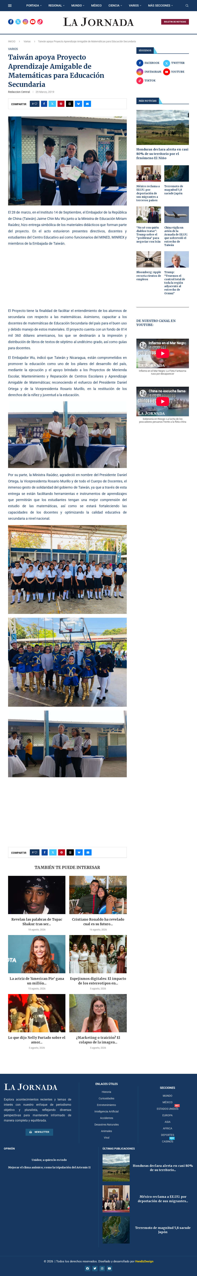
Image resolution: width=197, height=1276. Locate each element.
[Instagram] (25, 21)
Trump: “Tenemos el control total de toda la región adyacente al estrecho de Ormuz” (174, 283)
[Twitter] (18, 21)
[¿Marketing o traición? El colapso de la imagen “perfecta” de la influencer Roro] (98, 1013)
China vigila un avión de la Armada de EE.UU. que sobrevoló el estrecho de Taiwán (176, 236)
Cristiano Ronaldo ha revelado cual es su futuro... (98, 921)
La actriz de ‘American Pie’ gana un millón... (37, 981)
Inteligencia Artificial (106, 1111)
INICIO (11, 41)
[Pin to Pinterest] (61, 104)
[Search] (187, 5)
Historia (106, 1092)
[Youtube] (32, 21)
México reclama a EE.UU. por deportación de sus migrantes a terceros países (148, 193)
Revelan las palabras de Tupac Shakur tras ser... (36, 921)
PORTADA (32, 5)
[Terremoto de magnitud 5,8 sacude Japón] (176, 173)
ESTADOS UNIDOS (167, 1108)
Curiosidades (106, 1098)
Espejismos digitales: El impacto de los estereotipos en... (98, 981)
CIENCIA (114, 5)
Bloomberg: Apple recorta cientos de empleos (148, 276)
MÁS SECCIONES (159, 5)
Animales (106, 1131)
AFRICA (167, 1128)
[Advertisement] (67, 277)
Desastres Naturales (106, 1124)
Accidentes (106, 1118)
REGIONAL (55, 5)
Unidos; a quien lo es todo (49, 1160)
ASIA (167, 1122)
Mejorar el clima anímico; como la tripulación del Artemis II (49, 1167)
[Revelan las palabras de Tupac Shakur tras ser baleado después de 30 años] (36, 895)
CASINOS (167, 1141)
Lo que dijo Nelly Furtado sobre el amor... (36, 1040)
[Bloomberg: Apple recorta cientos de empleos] (148, 259)
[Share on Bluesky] (78, 104)
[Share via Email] (87, 104)
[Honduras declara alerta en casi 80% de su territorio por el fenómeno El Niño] (162, 127)
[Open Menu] (10, 5)
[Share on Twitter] (52, 104)
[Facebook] (10, 21)
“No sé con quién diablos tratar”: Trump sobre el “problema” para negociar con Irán (148, 234)
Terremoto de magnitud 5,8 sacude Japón (173, 190)
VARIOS (134, 5)
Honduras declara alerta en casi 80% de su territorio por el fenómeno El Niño (162, 153)
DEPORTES (167, 1135)
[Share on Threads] (69, 104)
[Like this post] (35, 104)
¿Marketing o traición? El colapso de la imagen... (98, 1040)
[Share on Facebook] (44, 104)
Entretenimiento (106, 1105)
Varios (27, 41)
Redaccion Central (19, 91)
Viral (106, 1137)
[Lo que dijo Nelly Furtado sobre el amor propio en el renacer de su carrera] (36, 1013)
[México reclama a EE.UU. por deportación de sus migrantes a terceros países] (148, 173)
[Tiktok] (40, 21)
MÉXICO (96, 5)
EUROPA (167, 1115)
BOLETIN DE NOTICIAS (175, 22)
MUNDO (76, 5)
